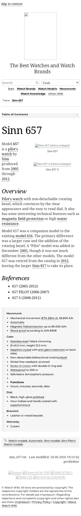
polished (38, 397)
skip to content (11, 4)
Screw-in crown (20, 365)
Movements (68, 88)
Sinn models (52, 440)
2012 (6, 179)
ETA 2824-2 (49, 318)
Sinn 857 (39, 265)
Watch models (17, 440)
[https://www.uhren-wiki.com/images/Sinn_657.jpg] (52, 146)
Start (11, 88)
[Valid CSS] (24, 477)
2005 (15, 168)
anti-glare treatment (51, 349)
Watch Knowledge (33, 93)
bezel (63, 357)
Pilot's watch (12, 199)
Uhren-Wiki (55, 93)
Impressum (22, 502)
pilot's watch (10, 151)
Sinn (5, 159)
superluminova (20, 405)
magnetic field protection (23, 218)
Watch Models (47, 88)
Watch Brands (26, 88)
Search (37, 82)
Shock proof (18, 330)
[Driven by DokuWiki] (49, 477)
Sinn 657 (17, 100)
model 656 (24, 235)
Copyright (59, 502)
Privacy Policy (41, 502)
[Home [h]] (40, 35)
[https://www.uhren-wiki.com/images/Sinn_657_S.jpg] (52, 164)
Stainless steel (19, 341)
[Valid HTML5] (62, 472)
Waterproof (17, 370)
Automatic (17, 322)
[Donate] (15, 472)
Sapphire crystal (20, 349)
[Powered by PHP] (36, 472)
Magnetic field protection (26, 326)
